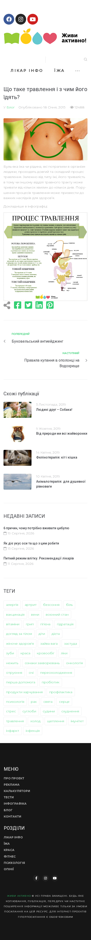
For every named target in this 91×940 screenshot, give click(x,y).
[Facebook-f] (36, 878)
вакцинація (15, 614)
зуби (10, 653)
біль (69, 605)
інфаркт (12, 731)
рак (34, 701)
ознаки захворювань (42, 663)
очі (31, 672)
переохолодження (56, 672)
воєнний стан (57, 614)
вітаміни (12, 624)
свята (47, 701)
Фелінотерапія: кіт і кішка (56, 457)
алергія (12, 605)
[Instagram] (20, 19)
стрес (11, 711)
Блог (11, 107)
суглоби (29, 711)
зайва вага (49, 643)
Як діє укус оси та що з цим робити (31, 543)
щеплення (55, 721)
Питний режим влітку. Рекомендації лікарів (39, 558)
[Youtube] (32, 19)
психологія (15, 701)
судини (49, 711)
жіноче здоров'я (20, 643)
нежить (12, 663)
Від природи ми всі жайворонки (61, 433)
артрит (31, 605)
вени (35, 614)
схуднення (70, 711)
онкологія (74, 663)
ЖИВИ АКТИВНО (19, 895)
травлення (15, 721)
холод (35, 721)
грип (30, 624)
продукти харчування (24, 692)
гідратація (65, 624)
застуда (70, 643)
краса (25, 653)
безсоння (51, 605)
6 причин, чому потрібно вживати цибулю (36, 528)
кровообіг (45, 653)
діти (41, 634)
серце (64, 701)
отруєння (14, 672)
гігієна (45, 624)
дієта (56, 634)
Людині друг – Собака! (54, 409)
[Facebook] (9, 19)
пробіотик (51, 682)
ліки (64, 653)
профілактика (60, 692)
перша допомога (20, 682)
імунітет (77, 721)
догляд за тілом (19, 634)
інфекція (33, 731)
